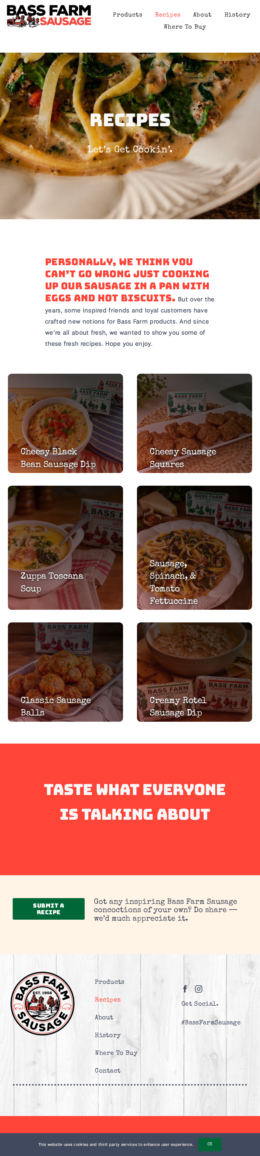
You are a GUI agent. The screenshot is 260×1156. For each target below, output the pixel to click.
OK (209, 1144)
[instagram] (198, 989)
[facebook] (185, 989)
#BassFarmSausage (211, 1023)
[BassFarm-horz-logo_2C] (48, 6)
